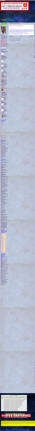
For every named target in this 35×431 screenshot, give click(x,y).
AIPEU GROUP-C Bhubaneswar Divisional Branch (4, 102)
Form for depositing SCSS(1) (4, 185)
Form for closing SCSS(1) (4, 184)
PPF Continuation (3, 207)
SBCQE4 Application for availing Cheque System (4, 225)
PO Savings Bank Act (3, 146)
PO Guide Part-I (3, 145)
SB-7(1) (2, 221)
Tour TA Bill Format (3, 284)
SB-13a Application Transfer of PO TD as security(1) (4, 217)
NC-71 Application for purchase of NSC (3, 201)
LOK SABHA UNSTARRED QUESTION (5, 104)
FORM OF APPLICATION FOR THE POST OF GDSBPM (17, 14)
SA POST (3, 69)
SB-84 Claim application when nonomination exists (4, 224)
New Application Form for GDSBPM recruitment (6, 15)
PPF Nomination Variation (4, 210)
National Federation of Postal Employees (4, 56)
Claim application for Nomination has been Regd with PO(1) (4, 173)
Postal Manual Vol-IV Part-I (4, 150)
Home (2, 11)
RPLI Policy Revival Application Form (3, 212)
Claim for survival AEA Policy (4, 179)
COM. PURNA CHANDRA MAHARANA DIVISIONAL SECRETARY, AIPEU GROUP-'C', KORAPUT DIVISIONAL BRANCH (4, 37)
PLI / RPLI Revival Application (4, 279)
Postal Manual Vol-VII (3, 153)
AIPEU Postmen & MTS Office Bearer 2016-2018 (21, 11)
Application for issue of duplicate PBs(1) (3, 164)
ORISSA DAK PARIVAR (4, 88)
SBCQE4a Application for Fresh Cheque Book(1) (4, 226)
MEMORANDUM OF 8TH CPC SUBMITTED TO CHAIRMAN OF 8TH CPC (4, 58)
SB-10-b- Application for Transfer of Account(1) (4, 214)
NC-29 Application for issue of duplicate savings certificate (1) (4, 192)
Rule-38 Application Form (4, 281)
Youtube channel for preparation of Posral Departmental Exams (4, 77)
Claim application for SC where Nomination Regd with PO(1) (4, 177)
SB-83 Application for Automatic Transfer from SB (4, 222)
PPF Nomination (3, 209)
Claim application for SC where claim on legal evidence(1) (4, 175)
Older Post (31, 36)
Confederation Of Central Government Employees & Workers (4, 52)
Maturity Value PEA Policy (4, 189)
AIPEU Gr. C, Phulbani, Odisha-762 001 (4, 97)
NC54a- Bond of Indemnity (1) (4, 202)
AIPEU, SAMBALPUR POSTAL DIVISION (4, 92)
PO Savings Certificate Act (4, 147)
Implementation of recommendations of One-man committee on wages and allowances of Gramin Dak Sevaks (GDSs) (4, 94)
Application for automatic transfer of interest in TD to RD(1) (4, 163)
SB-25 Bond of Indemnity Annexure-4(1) (4, 219)
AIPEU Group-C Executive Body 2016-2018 (9, 11)
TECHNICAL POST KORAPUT (4, 114)
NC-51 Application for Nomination (3, 197)
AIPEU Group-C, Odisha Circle (4, 64)
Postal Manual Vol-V (3, 152)
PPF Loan (2, 208)
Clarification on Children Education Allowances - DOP (4, 99)
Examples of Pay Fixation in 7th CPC (5, 14)
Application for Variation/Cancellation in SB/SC (4, 168)
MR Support (3, 75)
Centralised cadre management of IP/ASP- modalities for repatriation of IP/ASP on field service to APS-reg (4, 72)
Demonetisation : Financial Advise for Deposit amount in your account (4, 116)
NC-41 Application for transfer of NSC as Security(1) (4, 196)
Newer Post (11, 36)
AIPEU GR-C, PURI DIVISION (4, 107)
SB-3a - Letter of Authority (4, 220)
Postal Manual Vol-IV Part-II (4, 151)
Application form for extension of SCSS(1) (3, 169)
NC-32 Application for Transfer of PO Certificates (4, 193)
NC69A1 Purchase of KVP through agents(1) (4, 204)
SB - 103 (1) (2, 213)
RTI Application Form (3, 280)
